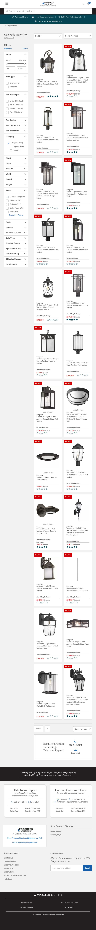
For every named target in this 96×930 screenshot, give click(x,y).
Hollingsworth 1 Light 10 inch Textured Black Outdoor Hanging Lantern (47, 307)
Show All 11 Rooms (16, 215)
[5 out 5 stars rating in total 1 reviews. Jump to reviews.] (53, 96)
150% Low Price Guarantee (15, 875)
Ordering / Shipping (11, 865)
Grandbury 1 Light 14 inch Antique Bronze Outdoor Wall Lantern (47, 419)
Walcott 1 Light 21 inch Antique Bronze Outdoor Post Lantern (47, 140)
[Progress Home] (48, 4)
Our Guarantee (10, 861)
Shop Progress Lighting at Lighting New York (24, 838)
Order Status (9, 872)
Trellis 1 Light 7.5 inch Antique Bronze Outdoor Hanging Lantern (47, 361)
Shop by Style (55, 835)
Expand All (8, 49)
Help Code (8, 879)
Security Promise (26, 907)
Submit (87, 868)
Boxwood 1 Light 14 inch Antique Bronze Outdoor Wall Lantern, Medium (77, 138)
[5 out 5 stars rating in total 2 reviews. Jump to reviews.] (72, 716)
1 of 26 (38, 728)
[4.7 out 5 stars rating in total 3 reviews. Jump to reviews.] (72, 547)
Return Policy (9, 868)
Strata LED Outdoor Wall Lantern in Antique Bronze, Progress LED (46, 531)
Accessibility (69, 907)
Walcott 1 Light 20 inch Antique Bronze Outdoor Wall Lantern (77, 250)
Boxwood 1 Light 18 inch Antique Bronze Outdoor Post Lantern (77, 305)
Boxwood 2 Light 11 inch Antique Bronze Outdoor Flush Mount (77, 644)
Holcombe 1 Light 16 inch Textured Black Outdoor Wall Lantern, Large (47, 646)
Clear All (25, 49)
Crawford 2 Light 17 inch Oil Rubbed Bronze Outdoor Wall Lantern (47, 84)
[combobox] (48, 11)
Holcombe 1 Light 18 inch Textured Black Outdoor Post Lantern (77, 475)
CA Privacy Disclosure (69, 903)
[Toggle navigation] (7, 4)
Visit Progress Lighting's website (24, 842)
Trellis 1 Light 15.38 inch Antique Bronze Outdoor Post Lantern (47, 250)
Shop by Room (11, 25)
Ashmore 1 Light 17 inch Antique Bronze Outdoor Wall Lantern (47, 588)
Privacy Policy (26, 903)
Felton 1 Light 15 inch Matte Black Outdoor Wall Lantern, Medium (76, 194)
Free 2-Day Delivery (43, 92)
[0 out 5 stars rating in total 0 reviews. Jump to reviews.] (72, 96)
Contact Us (8, 858)
